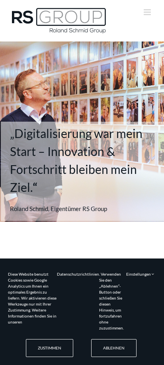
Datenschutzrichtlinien (78, 274)
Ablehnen (114, 347)
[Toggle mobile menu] (148, 12)
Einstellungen (139, 274)
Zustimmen (49, 347)
